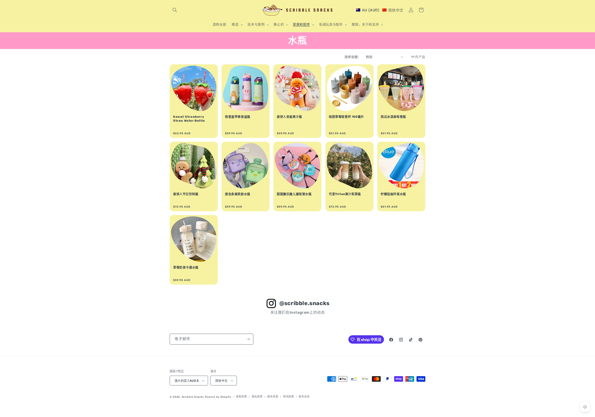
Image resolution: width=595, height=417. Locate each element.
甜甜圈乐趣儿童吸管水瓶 (294, 194)
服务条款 (272, 396)
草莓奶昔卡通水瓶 (185, 267)
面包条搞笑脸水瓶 (237, 194)
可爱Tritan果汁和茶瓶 (345, 194)
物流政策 (288, 396)
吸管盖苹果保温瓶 (237, 116)
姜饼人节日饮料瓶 (185, 194)
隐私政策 (257, 396)
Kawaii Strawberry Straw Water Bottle (189, 118)
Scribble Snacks (193, 396)
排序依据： (352, 57)
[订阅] (248, 339)
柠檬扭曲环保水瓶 (393, 194)
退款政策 (241, 396)
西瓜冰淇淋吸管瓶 (393, 116)
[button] (175, 10)
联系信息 (304, 396)
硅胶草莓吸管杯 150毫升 (346, 116)
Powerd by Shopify (218, 396)
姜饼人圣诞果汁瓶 (289, 116)
